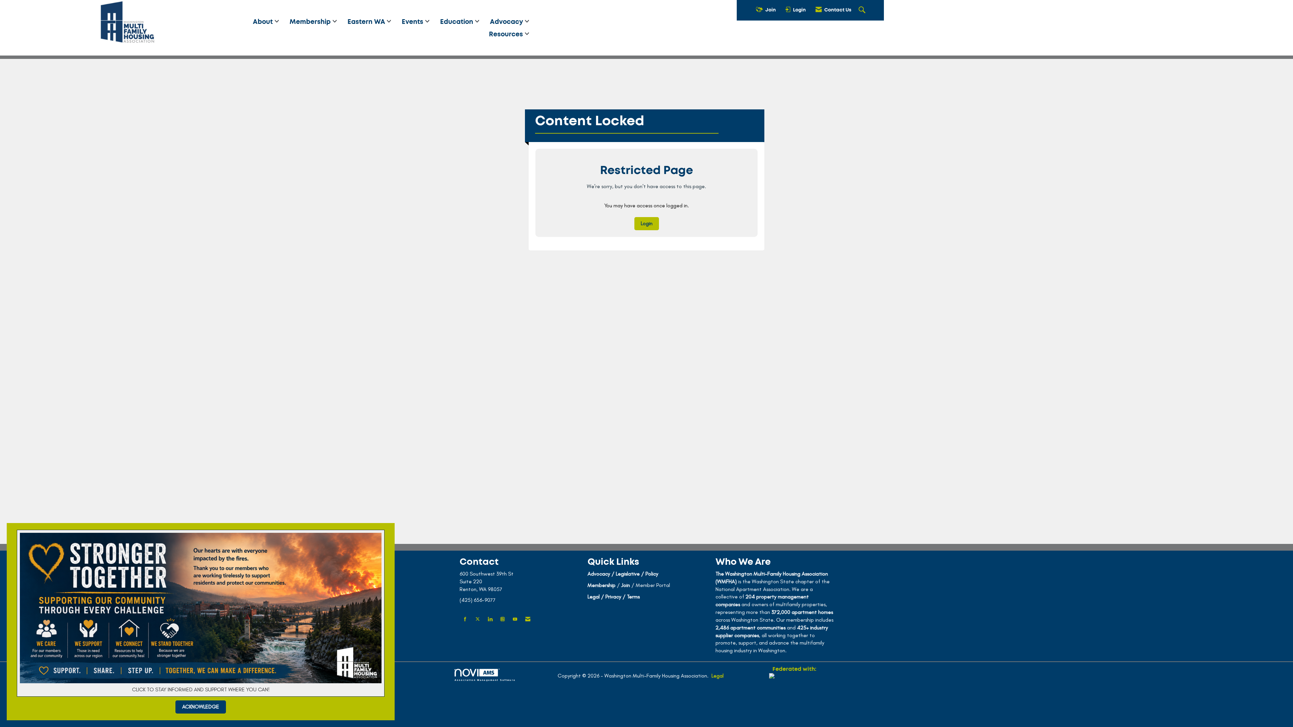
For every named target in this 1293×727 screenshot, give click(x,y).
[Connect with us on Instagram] (502, 619)
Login (647, 223)
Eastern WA (367, 22)
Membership (311, 22)
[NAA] (794, 697)
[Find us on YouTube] (515, 619)
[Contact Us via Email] (528, 619)
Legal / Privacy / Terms (614, 596)
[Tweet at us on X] (477, 619)
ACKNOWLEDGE (200, 706)
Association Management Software (485, 680)
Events (413, 22)
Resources (507, 34)
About (263, 22)
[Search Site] (863, 10)
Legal (717, 675)
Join (625, 585)
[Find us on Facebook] (465, 619)
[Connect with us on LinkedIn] (490, 619)
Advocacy (507, 22)
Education (457, 22)
